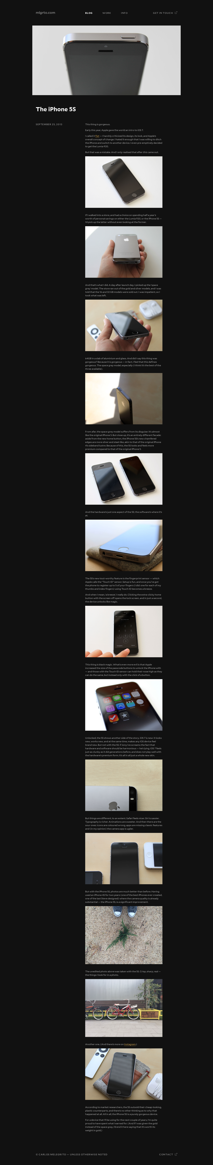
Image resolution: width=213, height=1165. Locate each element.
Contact (166, 1154)
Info (124, 13)
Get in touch (163, 13)
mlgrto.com (45, 12)
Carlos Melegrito (52, 1154)
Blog (88, 13)
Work (106, 13)
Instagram (130, 1044)
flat (97, 136)
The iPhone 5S (56, 109)
